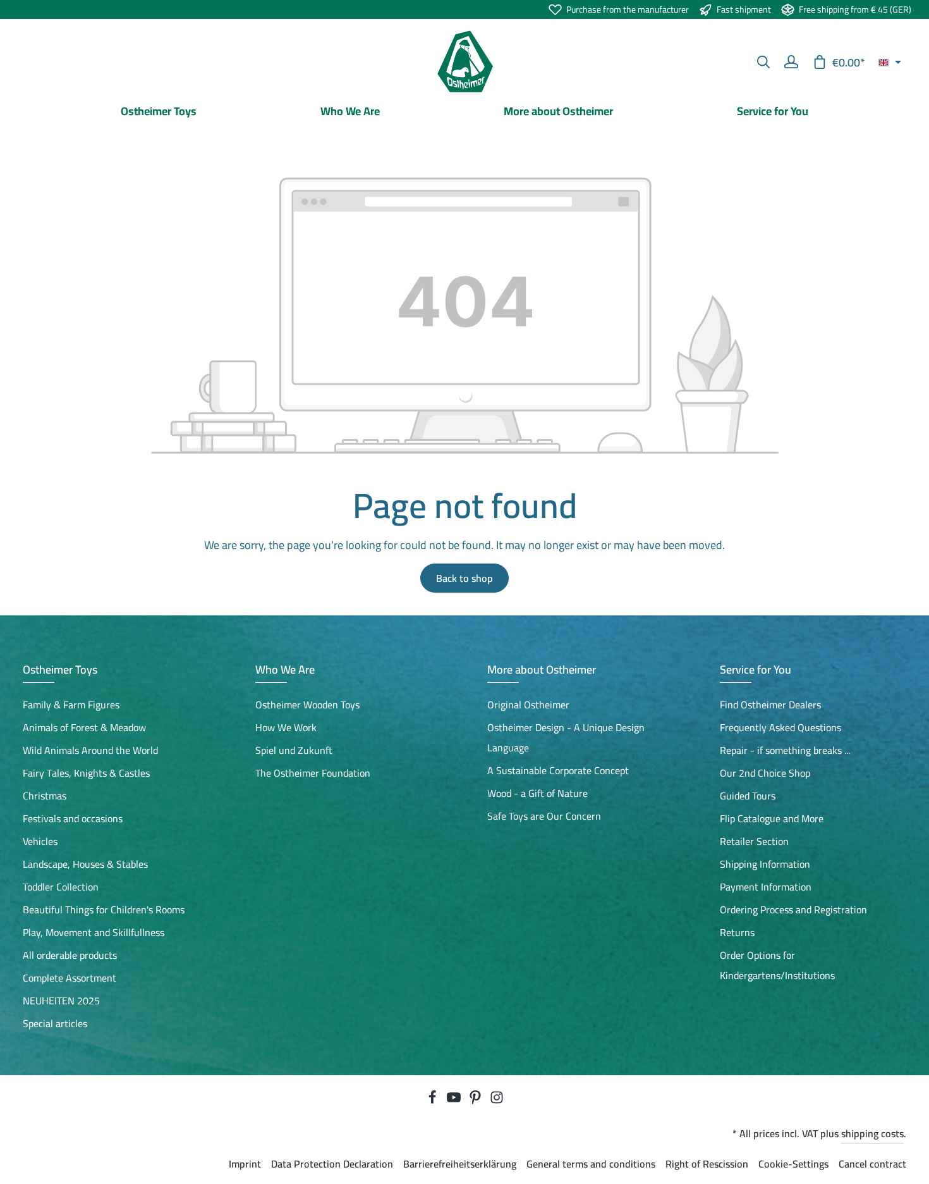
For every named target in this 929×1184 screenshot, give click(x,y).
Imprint (245, 1163)
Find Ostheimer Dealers (770, 704)
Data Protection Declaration (332, 1163)
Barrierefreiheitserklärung (459, 1163)
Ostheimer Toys (60, 669)
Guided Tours (747, 795)
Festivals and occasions (73, 818)
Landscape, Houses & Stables (85, 863)
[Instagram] (497, 1100)
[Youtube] (455, 1100)
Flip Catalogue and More (771, 818)
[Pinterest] (476, 1100)
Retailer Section (754, 841)
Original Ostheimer (528, 704)
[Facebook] (433, 1100)
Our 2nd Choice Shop (765, 772)
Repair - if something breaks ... (785, 750)
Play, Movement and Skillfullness (93, 932)
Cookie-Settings (793, 1163)
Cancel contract (872, 1163)
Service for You (755, 669)
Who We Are (285, 669)
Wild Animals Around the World (90, 750)
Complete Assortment (69, 977)
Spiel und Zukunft (293, 750)
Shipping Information (765, 863)
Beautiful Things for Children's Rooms (104, 909)
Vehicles (40, 841)
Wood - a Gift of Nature (537, 793)
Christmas (44, 795)
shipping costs (872, 1133)
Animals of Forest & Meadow (84, 727)
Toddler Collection (61, 886)
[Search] (763, 62)
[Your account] (791, 62)
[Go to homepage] (464, 62)
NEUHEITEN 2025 (61, 1000)
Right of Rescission (706, 1163)
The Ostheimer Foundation (312, 772)
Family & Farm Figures (71, 704)
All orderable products (70, 955)
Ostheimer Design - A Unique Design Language (566, 737)
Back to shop (464, 578)
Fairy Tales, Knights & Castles (86, 772)
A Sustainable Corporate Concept (558, 770)
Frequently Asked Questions (780, 727)
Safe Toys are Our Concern (544, 815)
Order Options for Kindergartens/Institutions (777, 965)
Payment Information (765, 886)
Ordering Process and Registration (793, 909)
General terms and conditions (590, 1163)
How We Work (286, 727)
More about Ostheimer (541, 669)
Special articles (55, 1023)
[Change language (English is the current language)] (889, 62)
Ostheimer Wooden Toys (307, 704)
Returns (737, 932)
